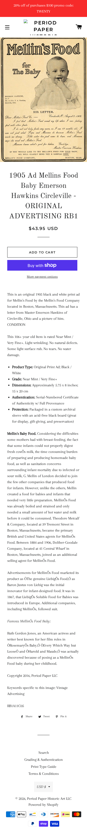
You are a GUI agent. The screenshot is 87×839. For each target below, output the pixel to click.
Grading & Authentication (43, 759)
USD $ (41, 787)
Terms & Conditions (44, 773)
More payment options (42, 276)
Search (43, 752)
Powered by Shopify (43, 804)
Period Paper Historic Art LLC (49, 798)
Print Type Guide (43, 766)
